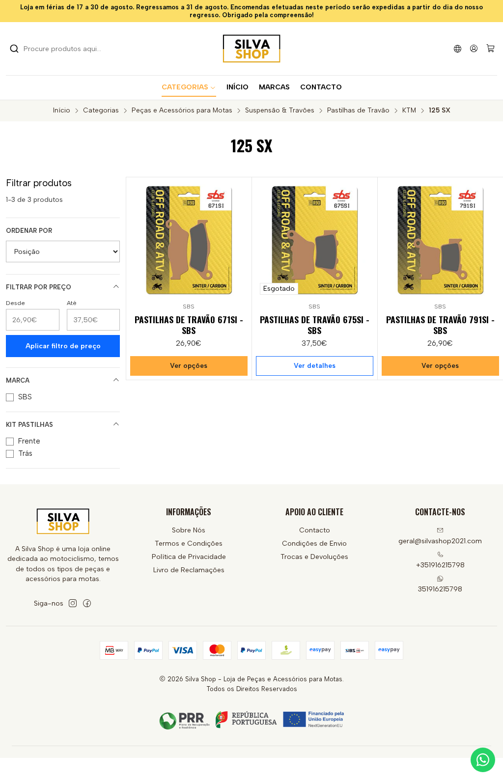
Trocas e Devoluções (314, 557)
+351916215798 (440, 565)
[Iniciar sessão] (473, 48)
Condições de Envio (314, 543)
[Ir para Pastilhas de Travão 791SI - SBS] (440, 240)
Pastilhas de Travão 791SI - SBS (440, 324)
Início (61, 110)
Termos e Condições (189, 543)
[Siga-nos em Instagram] (73, 603)
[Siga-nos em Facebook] (87, 603)
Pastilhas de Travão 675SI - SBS (314, 324)
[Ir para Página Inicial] (251, 48)
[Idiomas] (457, 48)
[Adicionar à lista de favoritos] (240, 238)
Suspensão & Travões (279, 110)
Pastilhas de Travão (358, 110)
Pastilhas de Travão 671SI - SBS (189, 324)
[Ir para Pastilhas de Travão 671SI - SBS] (189, 240)
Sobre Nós (188, 530)
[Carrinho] (490, 49)
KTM (409, 110)
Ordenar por (29, 230)
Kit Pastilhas (29, 424)
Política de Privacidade (189, 557)
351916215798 (440, 589)
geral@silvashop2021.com (440, 541)
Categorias (101, 110)
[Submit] (14, 48)
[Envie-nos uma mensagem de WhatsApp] (483, 760)
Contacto (314, 530)
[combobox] (60, 48)
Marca (17, 380)
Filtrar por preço (38, 287)
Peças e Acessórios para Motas (182, 110)
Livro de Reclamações (188, 570)
